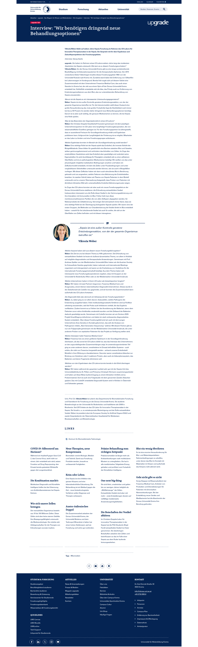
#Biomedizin (75, 556)
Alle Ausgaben (77, 18)
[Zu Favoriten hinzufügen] (109, 566)
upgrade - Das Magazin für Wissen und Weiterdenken (54, 18)
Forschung (83, 9)
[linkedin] (38, 642)
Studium (63, 9)
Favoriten (159, 2)
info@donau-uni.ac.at (143, 591)
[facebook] (31, 642)
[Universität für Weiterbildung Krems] (41, 9)
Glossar (149, 2)
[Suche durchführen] (164, 9)
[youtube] (58, 642)
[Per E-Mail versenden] (96, 566)
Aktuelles (103, 9)
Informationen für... (38, 2)
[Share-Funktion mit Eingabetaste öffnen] (89, 566)
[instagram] (51, 642)
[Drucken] (102, 566)
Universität (123, 9)
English (140, 2)
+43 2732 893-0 (140, 594)
